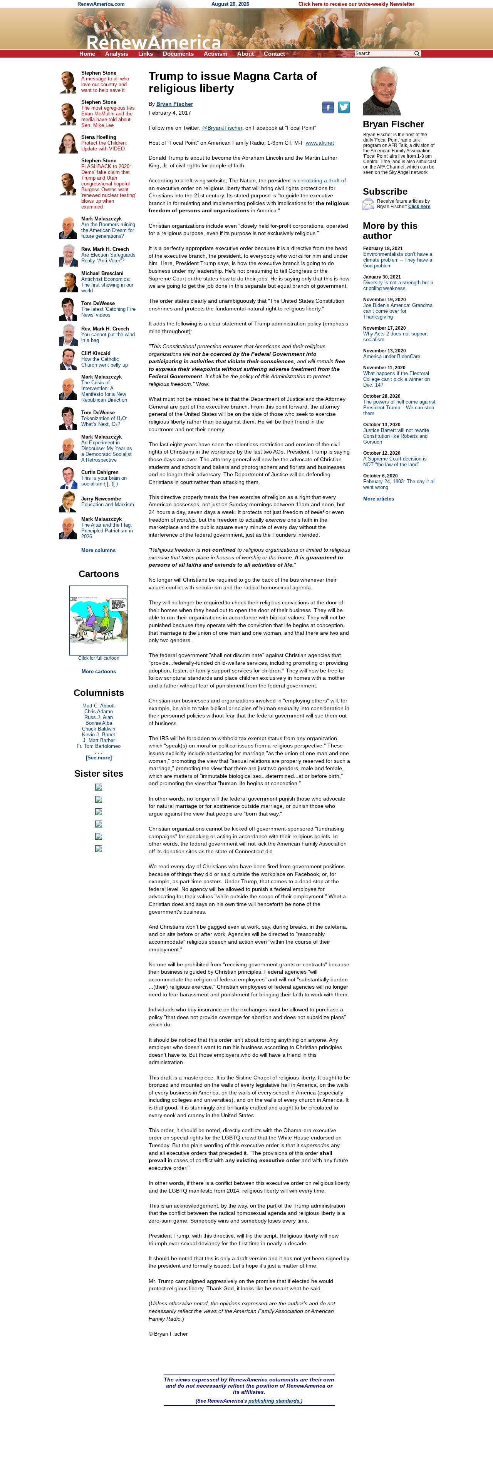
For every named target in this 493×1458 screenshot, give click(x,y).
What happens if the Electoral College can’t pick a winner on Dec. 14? (396, 376)
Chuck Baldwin (98, 729)
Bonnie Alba (99, 723)
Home (87, 53)
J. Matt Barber (99, 740)
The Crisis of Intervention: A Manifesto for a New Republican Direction (104, 391)
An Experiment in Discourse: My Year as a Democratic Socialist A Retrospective (106, 451)
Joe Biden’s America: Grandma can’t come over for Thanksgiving (398, 308)
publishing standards (273, 1401)
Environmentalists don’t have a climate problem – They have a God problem (397, 257)
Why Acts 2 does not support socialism (395, 333)
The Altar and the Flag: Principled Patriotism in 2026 (107, 530)
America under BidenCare (391, 353)
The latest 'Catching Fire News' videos (108, 312)
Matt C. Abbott (98, 706)
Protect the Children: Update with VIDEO (104, 146)
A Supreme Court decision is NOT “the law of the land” (395, 458)
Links (145, 53)
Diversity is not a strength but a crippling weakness (398, 282)
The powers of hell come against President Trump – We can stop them (399, 405)
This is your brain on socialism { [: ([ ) (104, 481)
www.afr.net (320, 143)
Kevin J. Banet (98, 734)
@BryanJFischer (222, 128)
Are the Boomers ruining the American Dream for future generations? (108, 230)
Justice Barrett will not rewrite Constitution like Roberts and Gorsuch (396, 433)
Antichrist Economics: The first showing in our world (107, 285)
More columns (98, 550)
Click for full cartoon (98, 658)
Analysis (116, 53)
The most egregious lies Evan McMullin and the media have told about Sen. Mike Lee (108, 116)
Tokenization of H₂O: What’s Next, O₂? (104, 421)
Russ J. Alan (98, 717)
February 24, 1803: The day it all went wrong (399, 481)
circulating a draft (319, 180)
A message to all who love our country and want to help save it (105, 84)
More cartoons (99, 671)
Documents (178, 53)
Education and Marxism (107, 504)
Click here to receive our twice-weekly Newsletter (356, 4)
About (245, 53)
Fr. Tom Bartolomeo (99, 746)
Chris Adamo (98, 711)
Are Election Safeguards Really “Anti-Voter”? (108, 258)
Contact (274, 53)
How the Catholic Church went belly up (104, 362)
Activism (215, 53)
